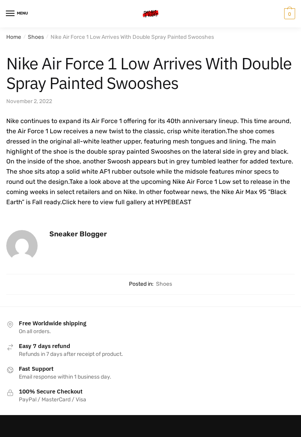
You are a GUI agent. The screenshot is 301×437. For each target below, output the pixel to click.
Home (13, 37)
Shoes (36, 37)
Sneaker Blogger (78, 234)
